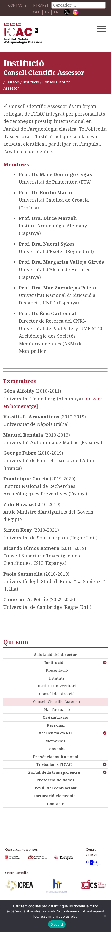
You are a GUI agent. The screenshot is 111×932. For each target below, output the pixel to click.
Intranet (40, 5)
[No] (104, 915)
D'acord (57, 924)
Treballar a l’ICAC (54, 764)
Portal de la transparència (54, 772)
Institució (54, 662)
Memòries (55, 740)
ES (47, 12)
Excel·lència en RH (54, 732)
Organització (55, 717)
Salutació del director (55, 654)
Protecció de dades (55, 779)
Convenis (55, 748)
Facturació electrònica (55, 795)
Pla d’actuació (57, 709)
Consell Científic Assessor (57, 701)
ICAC (44, 34)
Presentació (57, 670)
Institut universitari (57, 685)
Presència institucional (55, 756)
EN (56, 12)
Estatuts (57, 678)
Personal (56, 725)
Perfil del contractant (56, 787)
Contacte (55, 803)
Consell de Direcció (57, 693)
